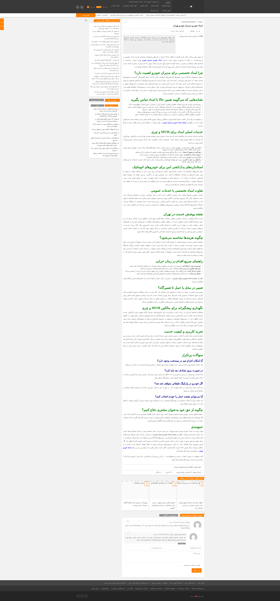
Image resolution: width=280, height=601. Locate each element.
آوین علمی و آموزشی (130, 5)
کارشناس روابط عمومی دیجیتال (178, 534)
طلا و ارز (130, 588)
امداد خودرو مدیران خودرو (152, 60)
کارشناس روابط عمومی (184, 472)
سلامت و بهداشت (183, 588)
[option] (190, 496)
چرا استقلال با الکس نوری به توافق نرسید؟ (104, 129)
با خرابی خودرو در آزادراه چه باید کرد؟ (106, 73)
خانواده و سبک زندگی (188, 22)
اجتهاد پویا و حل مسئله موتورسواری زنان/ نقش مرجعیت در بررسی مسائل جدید (190, 505)
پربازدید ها (112, 100)
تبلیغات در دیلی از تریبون (159, 583)
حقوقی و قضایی (169, 588)
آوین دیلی (201, 583)
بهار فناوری (104, 588)
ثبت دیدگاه (196, 570)
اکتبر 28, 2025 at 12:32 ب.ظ (177, 522)
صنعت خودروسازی (141, 588)
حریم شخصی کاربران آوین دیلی (138, 583)
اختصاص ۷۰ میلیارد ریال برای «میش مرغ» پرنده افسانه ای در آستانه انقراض (109, 15)
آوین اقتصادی (166, 5)
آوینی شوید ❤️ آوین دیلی (196, 596)
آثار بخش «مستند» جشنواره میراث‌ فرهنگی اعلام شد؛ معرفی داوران (190, 15)
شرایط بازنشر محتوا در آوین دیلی (115, 583)
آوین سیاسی (115, 5)
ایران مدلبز (95, 588)
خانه (200, 22)
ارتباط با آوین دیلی (176, 583)
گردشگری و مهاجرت (117, 588)
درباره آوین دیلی (190, 583)
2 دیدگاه (158, 472)
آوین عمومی (166, 10)
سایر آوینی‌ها (155, 10)
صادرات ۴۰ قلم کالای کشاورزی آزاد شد (105, 60)
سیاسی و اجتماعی (156, 588)
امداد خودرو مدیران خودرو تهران (188, 25)
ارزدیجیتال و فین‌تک (198, 588)
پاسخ (128, 520)
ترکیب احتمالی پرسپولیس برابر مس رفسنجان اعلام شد (151, 15)
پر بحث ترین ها (96, 100)
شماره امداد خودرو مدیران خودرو (174, 122)
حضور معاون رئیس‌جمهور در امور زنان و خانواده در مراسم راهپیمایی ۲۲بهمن (163, 505)
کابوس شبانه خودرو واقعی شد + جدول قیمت (104, 41)
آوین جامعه (154, 5)
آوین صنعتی (144, 5)
